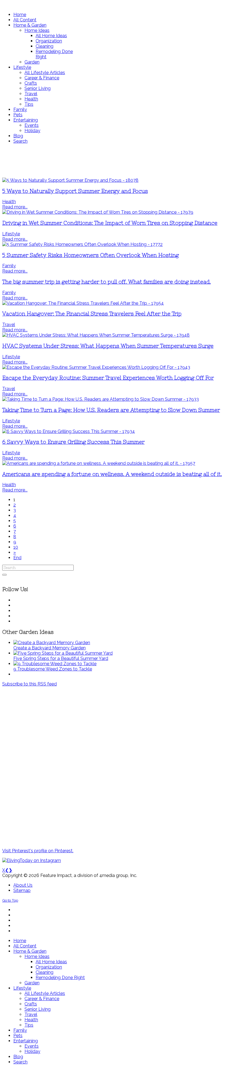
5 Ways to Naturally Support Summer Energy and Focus (75, 191)
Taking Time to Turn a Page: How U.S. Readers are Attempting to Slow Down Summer (111, 410)
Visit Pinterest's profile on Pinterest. (37, 850)
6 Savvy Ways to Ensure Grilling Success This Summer (73, 442)
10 (15, 547)
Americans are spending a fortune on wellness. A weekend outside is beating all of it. (112, 474)
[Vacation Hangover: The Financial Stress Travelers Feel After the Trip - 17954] (83, 303)
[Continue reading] (51, 642)
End (17, 557)
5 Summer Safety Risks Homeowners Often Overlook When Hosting (90, 255)
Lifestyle (11, 233)
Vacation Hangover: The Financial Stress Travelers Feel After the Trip (92, 314)
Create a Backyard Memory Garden (49, 648)
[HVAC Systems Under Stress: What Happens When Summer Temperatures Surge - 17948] (96, 335)
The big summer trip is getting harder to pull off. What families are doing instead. (106, 282)
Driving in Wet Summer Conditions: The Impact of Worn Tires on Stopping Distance (109, 223)
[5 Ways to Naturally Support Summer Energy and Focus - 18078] (70, 180)
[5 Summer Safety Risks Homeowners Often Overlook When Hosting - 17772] (82, 244)
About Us (23, 885)
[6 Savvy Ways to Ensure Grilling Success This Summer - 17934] (68, 431)
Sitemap (22, 890)
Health (9, 201)
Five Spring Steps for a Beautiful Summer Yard (60, 658)
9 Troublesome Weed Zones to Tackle (52, 669)
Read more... (15, 207)
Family (9, 265)
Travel (8, 324)
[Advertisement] (114, 160)
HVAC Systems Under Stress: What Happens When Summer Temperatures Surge (108, 346)
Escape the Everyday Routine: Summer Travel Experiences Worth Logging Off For (108, 378)
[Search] (4, 575)
